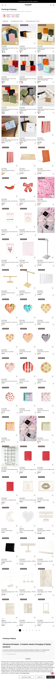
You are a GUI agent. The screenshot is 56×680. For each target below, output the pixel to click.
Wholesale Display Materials (9, 15)
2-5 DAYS (40, 138)
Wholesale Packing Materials (17, 15)
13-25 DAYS (4, 46)
